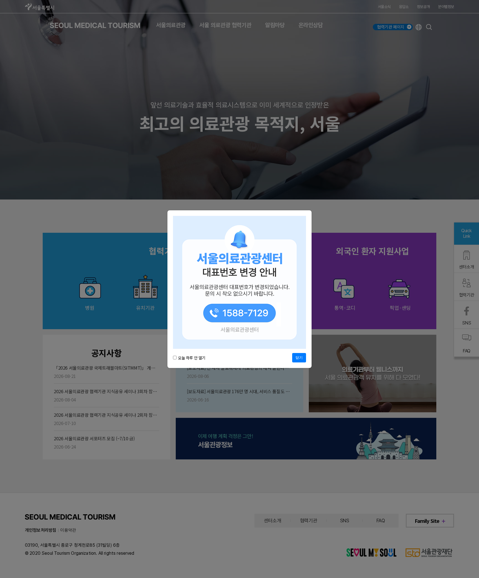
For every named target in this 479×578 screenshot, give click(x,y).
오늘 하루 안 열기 (191, 357)
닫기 (299, 358)
